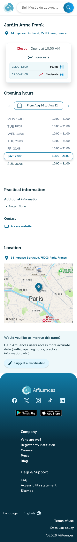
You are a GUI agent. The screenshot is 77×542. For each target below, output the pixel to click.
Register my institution (38, 445)
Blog (24, 461)
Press (25, 456)
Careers (27, 450)
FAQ (24, 480)
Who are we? (31, 440)
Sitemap (27, 491)
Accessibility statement (38, 485)
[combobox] (41, 7)
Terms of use (64, 521)
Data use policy (62, 528)
